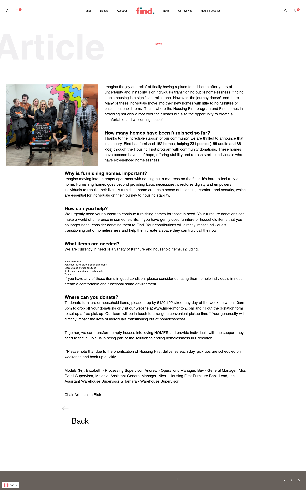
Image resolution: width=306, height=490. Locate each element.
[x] (285, 480)
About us (122, 11)
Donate (104, 11)
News (166, 11)
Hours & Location (211, 11)
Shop (88, 11)
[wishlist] (19, 11)
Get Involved (185, 11)
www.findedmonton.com (174, 308)
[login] (7, 11)
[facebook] (292, 480)
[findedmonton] (145, 11)
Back (79, 421)
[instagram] (299, 480)
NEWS (158, 44)
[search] (285, 11)
